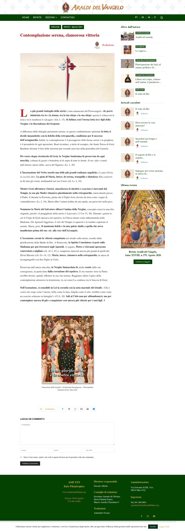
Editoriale (55, 27)
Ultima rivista (129, 185)
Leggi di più (164, 526)
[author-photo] (137, 113)
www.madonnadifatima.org (74, 491)
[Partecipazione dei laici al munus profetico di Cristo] (127, 63)
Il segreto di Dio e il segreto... (145, 156)
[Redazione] (97, 45)
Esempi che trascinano (145, 75)
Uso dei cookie (74, 501)
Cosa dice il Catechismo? (145, 60)
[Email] (81, 409)
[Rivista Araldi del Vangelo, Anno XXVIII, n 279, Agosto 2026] (143, 219)
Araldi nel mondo (142, 33)
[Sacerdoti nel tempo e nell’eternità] (127, 141)
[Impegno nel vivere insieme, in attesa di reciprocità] (127, 173)
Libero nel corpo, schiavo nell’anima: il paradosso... (148, 80)
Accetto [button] (153, 526)
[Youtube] (154, 516)
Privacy (68, 498)
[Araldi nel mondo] (127, 36)
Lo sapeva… (140, 46)
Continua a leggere (143, 262)
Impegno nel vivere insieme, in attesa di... (149, 172)
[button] (161, 17)
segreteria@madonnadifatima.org (145, 505)
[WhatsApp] (75, 409)
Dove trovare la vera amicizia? (145, 124)
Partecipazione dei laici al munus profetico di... (148, 66)
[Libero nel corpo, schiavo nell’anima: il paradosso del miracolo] (127, 78)
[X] (69, 409)
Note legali (78, 498)
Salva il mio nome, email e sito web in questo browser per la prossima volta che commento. (59, 457)
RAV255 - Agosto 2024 (73, 27)
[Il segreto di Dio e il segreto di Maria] (127, 157)
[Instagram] (147, 516)
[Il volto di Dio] (127, 92)
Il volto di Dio (142, 93)
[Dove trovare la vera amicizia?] (127, 125)
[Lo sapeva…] (127, 49)
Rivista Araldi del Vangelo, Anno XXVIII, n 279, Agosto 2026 (143, 253)
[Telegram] (93, 409)
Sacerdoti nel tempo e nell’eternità (146, 140)
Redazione (108, 45)
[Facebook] (62, 409)
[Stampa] (87, 409)
